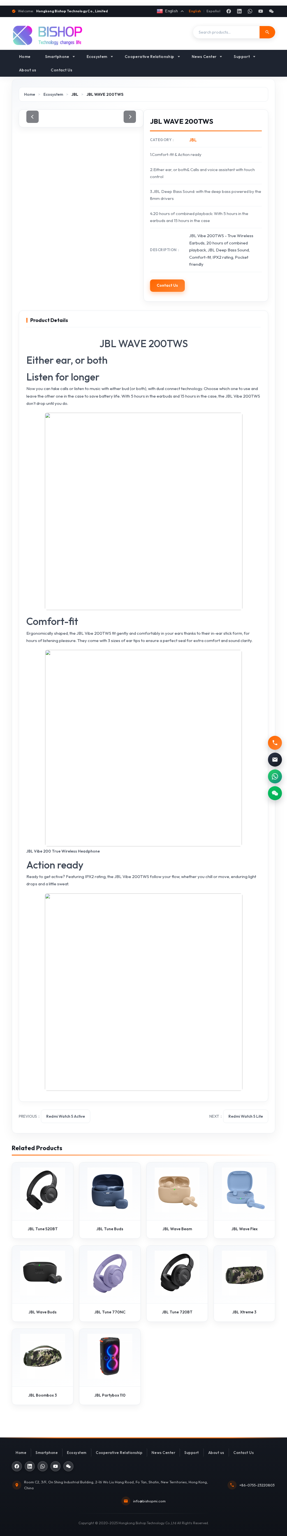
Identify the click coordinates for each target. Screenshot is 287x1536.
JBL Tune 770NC (110, 1312)
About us (27, 70)
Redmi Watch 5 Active (65, 1116)
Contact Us (61, 70)
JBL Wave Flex (245, 1228)
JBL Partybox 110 (110, 1395)
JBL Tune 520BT (43, 1228)
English (195, 11)
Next (130, 117)
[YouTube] (261, 11)
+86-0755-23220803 (257, 1485)
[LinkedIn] (239, 11)
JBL (74, 94)
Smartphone (57, 56)
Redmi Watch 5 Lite (245, 1116)
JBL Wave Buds (43, 1312)
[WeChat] (271, 11)
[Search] (267, 32)
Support (242, 56)
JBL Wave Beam (177, 1228)
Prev (32, 117)
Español (213, 11)
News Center (204, 56)
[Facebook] (229, 11)
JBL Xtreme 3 (244, 1312)
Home (25, 56)
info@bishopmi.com (149, 1501)
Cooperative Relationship (149, 56)
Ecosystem (97, 56)
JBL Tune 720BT (177, 1312)
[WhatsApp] (250, 11)
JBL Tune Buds (109, 1228)
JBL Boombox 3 (42, 1395)
